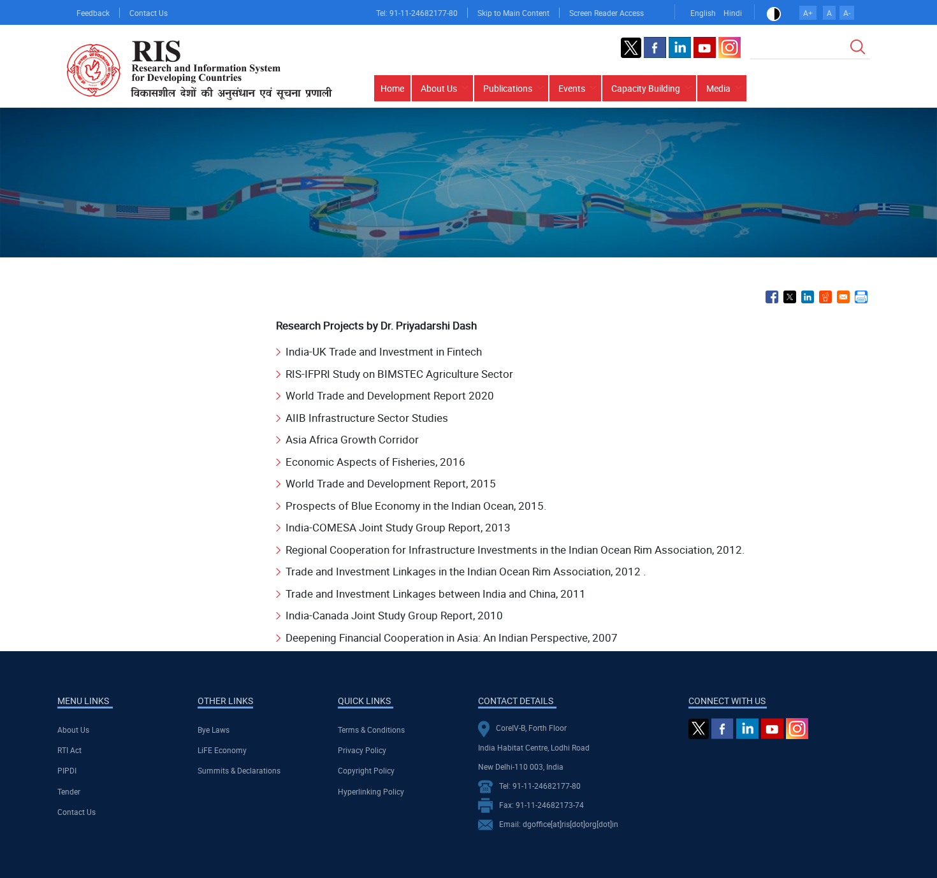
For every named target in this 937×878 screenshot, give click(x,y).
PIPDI (66, 770)
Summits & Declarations (239, 770)
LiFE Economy (222, 750)
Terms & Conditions (371, 729)
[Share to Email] (843, 297)
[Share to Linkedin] (807, 297)
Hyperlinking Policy (371, 791)
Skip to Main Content (513, 13)
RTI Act (69, 750)
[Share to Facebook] (772, 297)
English (703, 13)
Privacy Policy (362, 750)
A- (846, 13)
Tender (68, 791)
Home (392, 88)
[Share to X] (789, 297)
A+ (808, 13)
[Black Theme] (773, 13)
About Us (73, 729)
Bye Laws (213, 729)
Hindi (732, 13)
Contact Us (148, 13)
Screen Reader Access (606, 13)
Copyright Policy (366, 770)
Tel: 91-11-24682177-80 (417, 13)
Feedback (93, 13)
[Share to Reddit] (825, 297)
